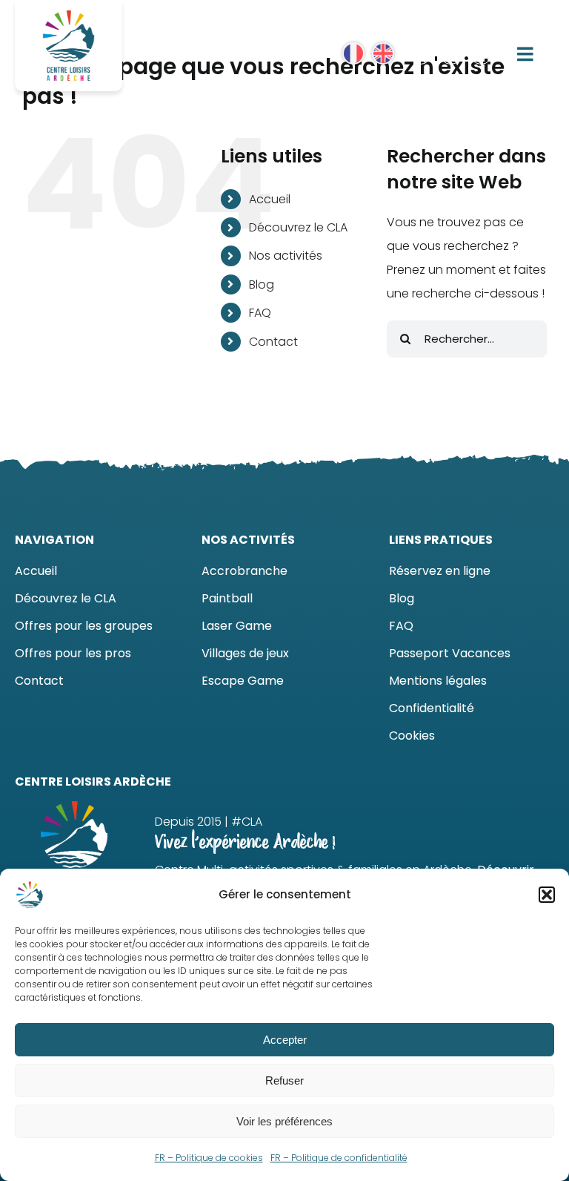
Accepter (285, 1039)
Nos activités (285, 255)
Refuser (284, 1080)
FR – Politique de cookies (209, 1157)
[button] (546, 894)
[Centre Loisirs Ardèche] (68, 13)
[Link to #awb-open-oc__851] (526, 54)
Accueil (269, 199)
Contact (273, 341)
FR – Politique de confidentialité (338, 1157)
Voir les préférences (284, 1121)
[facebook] (420, 53)
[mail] (450, 53)
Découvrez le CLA (298, 227)
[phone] (481, 53)
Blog (261, 284)
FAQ (260, 312)
